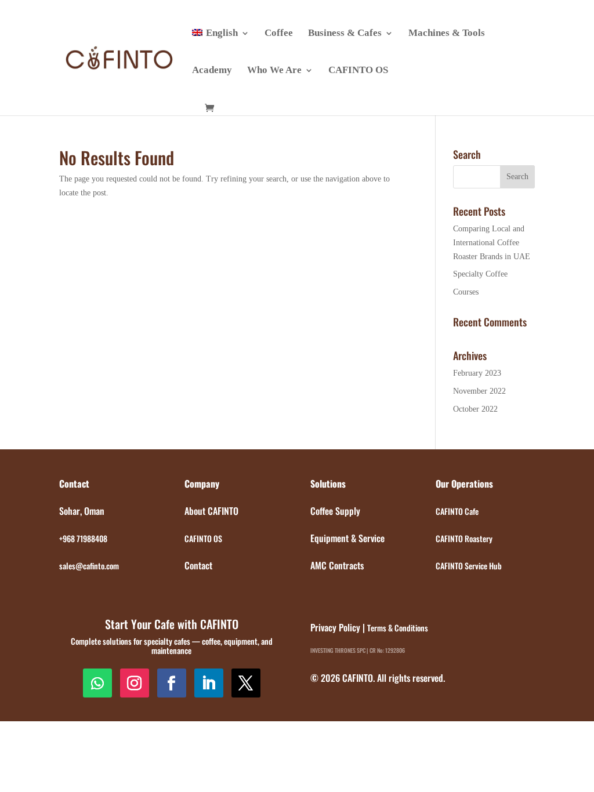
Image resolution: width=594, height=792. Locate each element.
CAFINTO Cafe (457, 511)
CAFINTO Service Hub (469, 566)
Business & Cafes (345, 33)
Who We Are (274, 70)
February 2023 (477, 373)
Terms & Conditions (397, 628)
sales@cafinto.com (89, 566)
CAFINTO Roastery (464, 538)
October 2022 (475, 409)
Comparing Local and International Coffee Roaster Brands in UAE (491, 242)
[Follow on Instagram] (134, 683)
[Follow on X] (245, 683)
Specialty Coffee (480, 274)
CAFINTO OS (358, 70)
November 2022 (479, 391)
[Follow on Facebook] (171, 683)
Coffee (279, 33)
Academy (212, 70)
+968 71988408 (83, 538)
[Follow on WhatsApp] (97, 683)
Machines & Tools (446, 33)
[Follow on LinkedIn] (208, 683)
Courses (466, 292)
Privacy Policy (335, 627)
